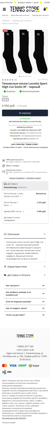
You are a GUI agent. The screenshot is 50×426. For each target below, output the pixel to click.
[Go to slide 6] (28, 76)
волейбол (43, 398)
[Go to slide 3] (23, 76)
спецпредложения (9, 411)
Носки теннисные (10, 23)
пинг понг (14, 403)
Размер (5, 96)
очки (42, 403)
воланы (36, 403)
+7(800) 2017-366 (25, 346)
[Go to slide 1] (19, 76)
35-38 (5, 99)
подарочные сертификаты (29, 411)
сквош (32, 401)
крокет (22, 403)
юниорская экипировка (22, 408)
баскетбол (27, 398)
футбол (35, 398)
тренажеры (6, 408)
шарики (11, 406)
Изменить (22, 187)
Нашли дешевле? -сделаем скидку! (25, 178)
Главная (5, 20)
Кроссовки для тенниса (20, 15)
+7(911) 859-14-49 (25, 350)
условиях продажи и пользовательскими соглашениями (24, 414)
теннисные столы (22, 406)
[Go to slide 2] (21, 76)
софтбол (28, 403)
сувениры (35, 406)
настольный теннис (20, 401)
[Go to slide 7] (30, 76)
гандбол (38, 401)
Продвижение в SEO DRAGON (14, 418)
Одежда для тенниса (40, 15)
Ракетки (5, 15)
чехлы (4, 406)
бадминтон (6, 401)
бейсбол (5, 403)
